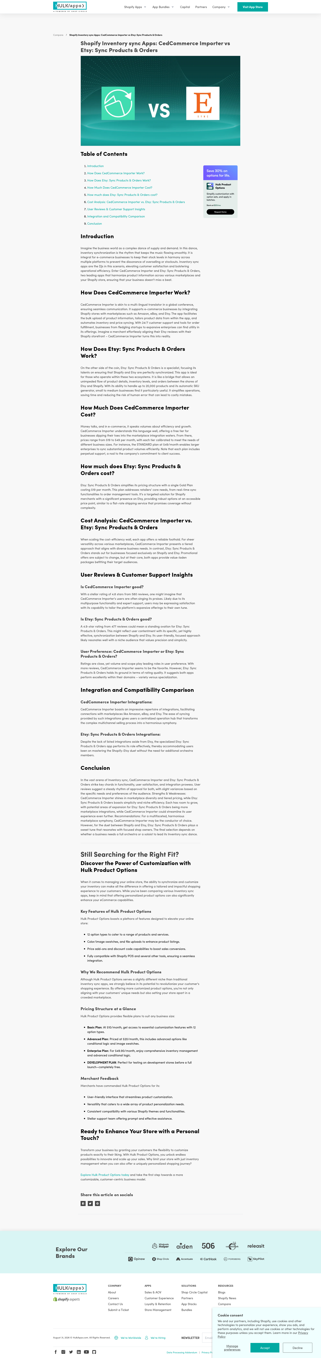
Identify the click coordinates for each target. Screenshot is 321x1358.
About (112, 1292)
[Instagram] (63, 1351)
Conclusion (94, 223)
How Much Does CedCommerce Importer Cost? (119, 187)
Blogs (221, 1292)
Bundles (186, 1310)
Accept (265, 1348)
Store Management (158, 1310)
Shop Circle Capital (194, 1292)
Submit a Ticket (118, 1310)
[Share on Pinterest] (97, 1203)
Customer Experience (159, 1298)
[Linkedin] (78, 1351)
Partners (187, 1298)
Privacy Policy (209, 1352)
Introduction (95, 166)
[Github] (94, 1351)
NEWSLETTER (190, 1338)
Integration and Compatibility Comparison (116, 216)
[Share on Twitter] (90, 1203)
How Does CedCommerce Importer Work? (116, 173)
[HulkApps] (70, 7)
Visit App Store (253, 7)
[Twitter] (71, 1351)
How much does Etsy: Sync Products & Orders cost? (122, 194)
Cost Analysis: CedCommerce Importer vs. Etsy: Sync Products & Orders (136, 202)
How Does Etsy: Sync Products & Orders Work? (119, 180)
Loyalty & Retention (158, 1304)
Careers (113, 1298)
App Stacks (189, 1304)
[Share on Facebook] (83, 1203)
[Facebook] (55, 1351)
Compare (58, 34)
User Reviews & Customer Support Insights (116, 209)
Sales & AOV (153, 1292)
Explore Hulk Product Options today (105, 1175)
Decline (298, 1348)
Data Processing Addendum (182, 1352)
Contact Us (115, 1304)
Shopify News (227, 1298)
